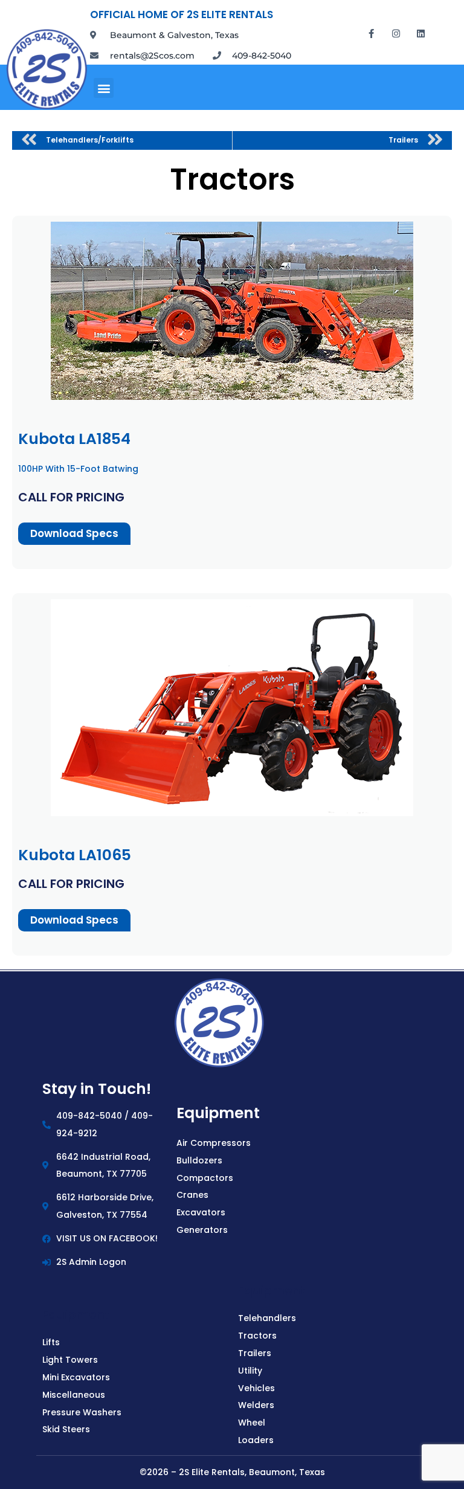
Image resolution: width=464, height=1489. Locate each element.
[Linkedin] (421, 33)
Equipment (218, 1113)
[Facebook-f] (371, 33)
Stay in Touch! (96, 1088)
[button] (104, 88)
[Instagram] (396, 33)
